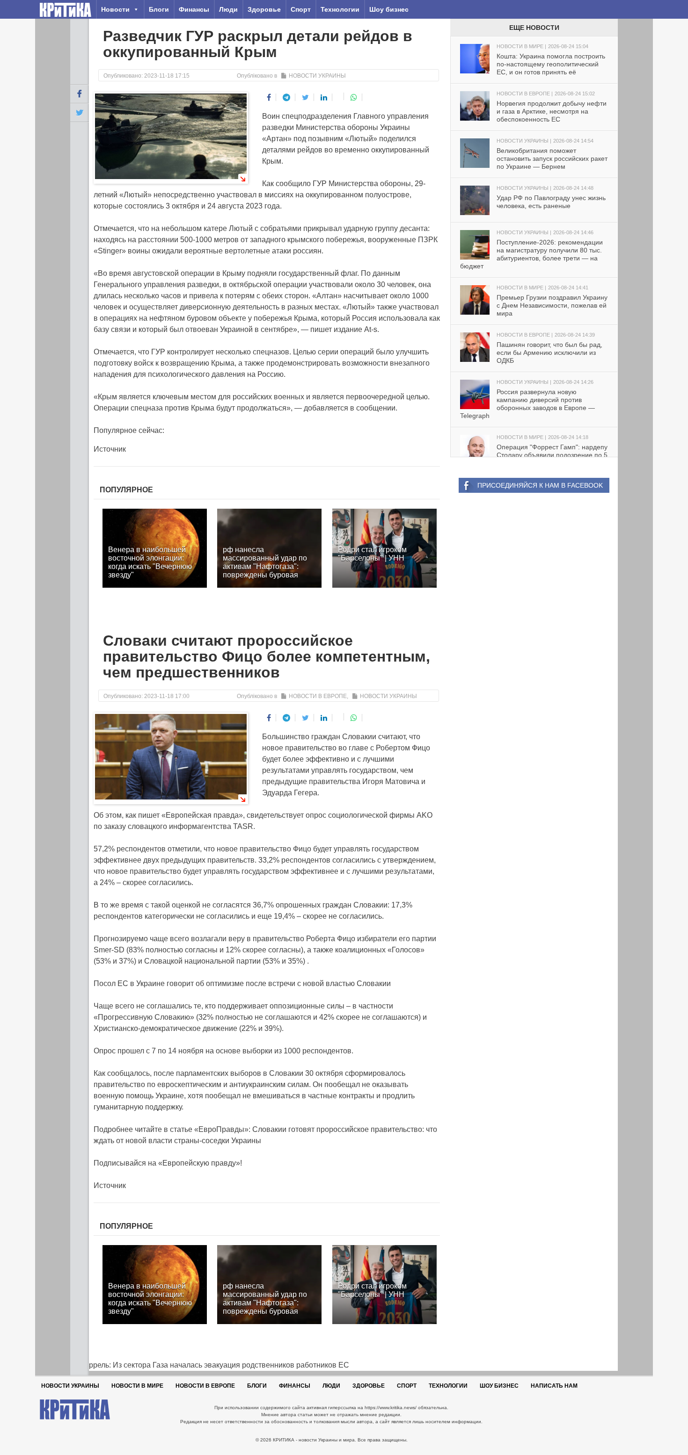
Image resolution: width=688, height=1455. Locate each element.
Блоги (159, 9)
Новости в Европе (318, 696)
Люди (228, 9)
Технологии (340, 9)
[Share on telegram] (286, 97)
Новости (115, 9)
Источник (110, 449)
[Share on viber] (339, 96)
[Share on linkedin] (324, 97)
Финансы (194, 9)
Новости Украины (317, 75)
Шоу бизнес (389, 9)
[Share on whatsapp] (354, 97)
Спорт (301, 9)
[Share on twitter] (305, 97)
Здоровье (264, 9)
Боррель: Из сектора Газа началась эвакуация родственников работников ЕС (209, 1365)
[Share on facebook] (269, 97)
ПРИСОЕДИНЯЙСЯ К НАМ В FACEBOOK (540, 485)
